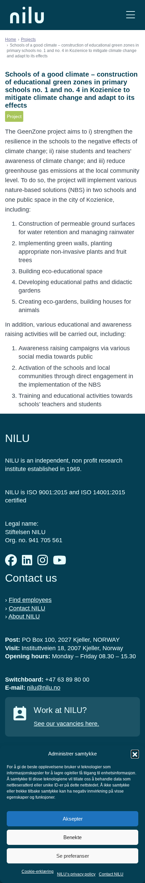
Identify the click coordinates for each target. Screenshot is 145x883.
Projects (28, 39)
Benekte (72, 837)
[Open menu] (130, 15)
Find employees (30, 600)
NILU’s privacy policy (76, 874)
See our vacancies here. (66, 723)
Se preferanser (72, 856)
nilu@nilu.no (43, 687)
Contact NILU (111, 874)
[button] (135, 753)
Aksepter (73, 819)
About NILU (24, 616)
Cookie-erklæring (38, 871)
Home (10, 39)
